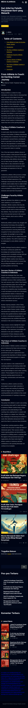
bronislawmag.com (6, 685)
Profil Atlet (5, 26)
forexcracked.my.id (15, 680)
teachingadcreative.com (16, 689)
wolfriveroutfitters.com (17, 674)
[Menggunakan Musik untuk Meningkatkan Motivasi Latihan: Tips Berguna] (5, 666)
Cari (2, 564)
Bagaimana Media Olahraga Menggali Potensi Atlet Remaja (13, 592)
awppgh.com (4, 683)
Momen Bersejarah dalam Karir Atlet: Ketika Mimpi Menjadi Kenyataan (12, 538)
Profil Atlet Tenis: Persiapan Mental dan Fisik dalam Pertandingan (11, 507)
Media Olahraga (8, 2)
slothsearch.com (5, 689)
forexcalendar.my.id (19, 678)
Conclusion (10, 69)
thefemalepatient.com (7, 692)
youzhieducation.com (7, 676)
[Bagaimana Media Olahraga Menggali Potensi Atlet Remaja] (5, 649)
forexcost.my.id (5, 680)
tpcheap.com (4, 694)
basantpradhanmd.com (14, 683)
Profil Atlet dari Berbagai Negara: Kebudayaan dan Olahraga (13, 477)
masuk (9, 554)
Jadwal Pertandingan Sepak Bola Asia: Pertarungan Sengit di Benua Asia (14, 582)
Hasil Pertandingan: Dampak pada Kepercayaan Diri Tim (13, 597)
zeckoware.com (17, 676)
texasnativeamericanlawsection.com (11, 690)
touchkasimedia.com (15, 672)
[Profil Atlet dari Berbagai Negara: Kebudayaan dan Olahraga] (14, 463)
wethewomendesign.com (15, 694)
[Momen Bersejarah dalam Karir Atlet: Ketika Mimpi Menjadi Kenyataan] (14, 524)
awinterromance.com (17, 681)
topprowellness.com (18, 692)
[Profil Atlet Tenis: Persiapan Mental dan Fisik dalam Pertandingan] (14, 493)
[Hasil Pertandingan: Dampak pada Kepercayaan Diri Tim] (5, 658)
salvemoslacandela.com (18, 685)
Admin (9, 32)
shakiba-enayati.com (14, 687)
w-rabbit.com (10, 678)
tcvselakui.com (5, 672)
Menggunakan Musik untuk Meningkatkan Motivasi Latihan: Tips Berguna (13, 602)
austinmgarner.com (6, 681)
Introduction (10, 47)
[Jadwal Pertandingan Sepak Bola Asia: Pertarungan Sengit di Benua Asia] (5, 631)
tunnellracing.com (6, 674)
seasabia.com (5, 687)
